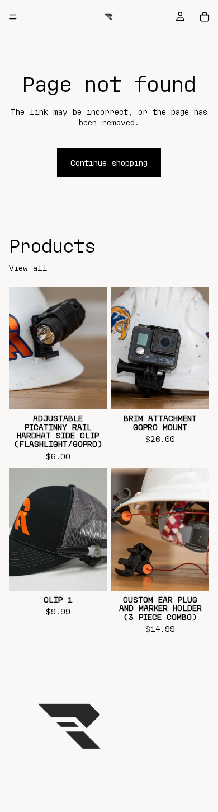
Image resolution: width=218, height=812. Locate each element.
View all (28, 268)
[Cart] (204, 16)
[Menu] (13, 17)
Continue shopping (109, 162)
